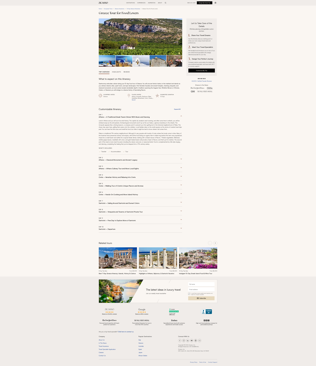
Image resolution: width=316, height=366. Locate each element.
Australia (141, 346)
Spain (140, 349)
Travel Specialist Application (107, 349)
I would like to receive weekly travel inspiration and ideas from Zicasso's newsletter (202, 294)
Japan (140, 352)
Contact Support (212, 362)
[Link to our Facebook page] (179, 340)
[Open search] (165, 2)
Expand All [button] (177, 109)
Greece (140, 343)
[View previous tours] (210, 243)
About (160, 2)
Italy (139, 340)
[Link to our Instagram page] (183, 340)
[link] (118, 262)
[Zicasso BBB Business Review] (206, 311)
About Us (102, 340)
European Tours (108, 8)
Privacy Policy (193, 362)
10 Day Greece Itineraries (133, 8)
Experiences (141, 2)
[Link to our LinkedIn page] (187, 340)
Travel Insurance (104, 346)
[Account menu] (215, 3)
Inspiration (151, 2)
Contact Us (102, 355)
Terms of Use (202, 362)
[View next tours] (215, 243)
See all (133, 100)
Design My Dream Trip (204, 2)
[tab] (104, 72)
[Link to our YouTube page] (191, 340)
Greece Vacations (119, 8)
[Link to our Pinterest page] (195, 340)
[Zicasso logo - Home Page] (103, 3)
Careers (101, 352)
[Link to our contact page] (199, 340)
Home (100, 8)
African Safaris (142, 355)
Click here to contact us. (126, 332)
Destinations (130, 2)
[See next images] (182, 60)
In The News (103, 343)
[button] (107, 61)
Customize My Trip (201, 70)
